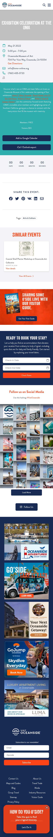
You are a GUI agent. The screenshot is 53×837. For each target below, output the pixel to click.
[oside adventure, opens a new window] (26, 542)
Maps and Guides (13, 783)
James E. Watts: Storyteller (22, 95)
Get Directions (15, 63)
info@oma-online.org (18, 68)
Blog (13, 788)
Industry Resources (37, 792)
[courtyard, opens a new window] (26, 620)
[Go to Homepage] (26, 731)
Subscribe (26, 762)
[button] (11, 199)
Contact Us (13, 778)
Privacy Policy (13, 801)
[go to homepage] (12, 4)
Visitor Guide (37, 797)
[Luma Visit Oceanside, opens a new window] (26, 698)
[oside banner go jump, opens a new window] (26, 659)
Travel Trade (37, 783)
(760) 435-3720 (16, 73)
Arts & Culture (29, 218)
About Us (37, 778)
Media (37, 788)
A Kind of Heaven (24, 98)
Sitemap (13, 797)
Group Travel (13, 792)
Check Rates (26, 375)
